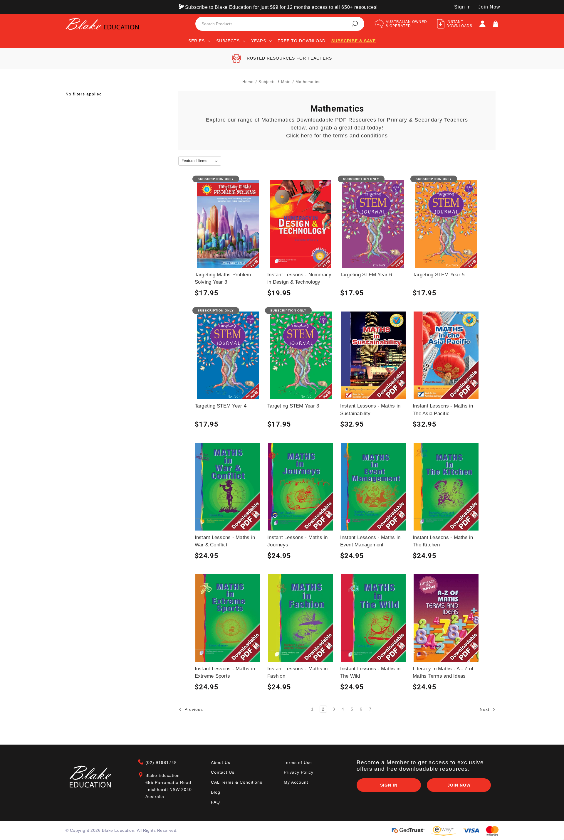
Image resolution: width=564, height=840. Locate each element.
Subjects (228, 40)
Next (485, 709)
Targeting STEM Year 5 (438, 274)
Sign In (462, 6)
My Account (296, 782)
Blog (215, 792)
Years (258, 40)
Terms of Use (298, 762)
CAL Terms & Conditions (236, 782)
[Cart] (495, 24)
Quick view (228, 228)
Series (196, 40)
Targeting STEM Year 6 (366, 274)
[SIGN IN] (482, 24)
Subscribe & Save (300, 250)
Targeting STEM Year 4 (220, 406)
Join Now (489, 6)
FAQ (215, 802)
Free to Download (301, 40)
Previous (193, 709)
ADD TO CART (300, 239)
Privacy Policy (298, 772)
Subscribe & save (353, 40)
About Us (220, 762)
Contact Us (222, 772)
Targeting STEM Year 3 (293, 406)
